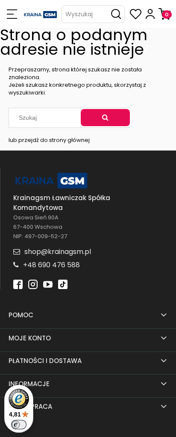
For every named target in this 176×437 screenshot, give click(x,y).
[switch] (18, 424)
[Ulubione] (135, 14)
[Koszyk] (164, 14)
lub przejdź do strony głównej (49, 140)
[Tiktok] (62, 283)
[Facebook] (18, 283)
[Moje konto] (150, 14)
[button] (12, 14)
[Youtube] (48, 283)
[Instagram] (33, 283)
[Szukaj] (105, 117)
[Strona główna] (40, 13)
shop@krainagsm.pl (57, 252)
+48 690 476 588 (51, 265)
